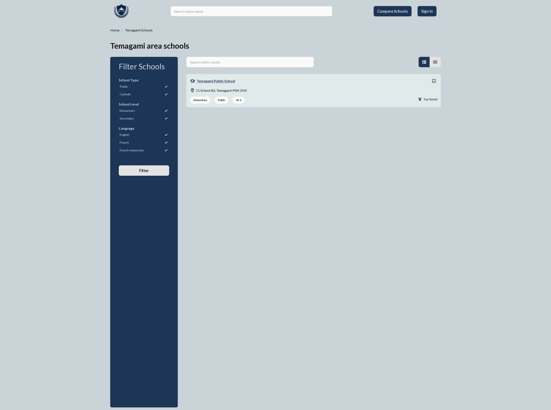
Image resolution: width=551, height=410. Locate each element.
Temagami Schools (139, 30)
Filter (144, 170)
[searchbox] (251, 11)
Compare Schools (392, 11)
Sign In (427, 11)
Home (114, 30)
